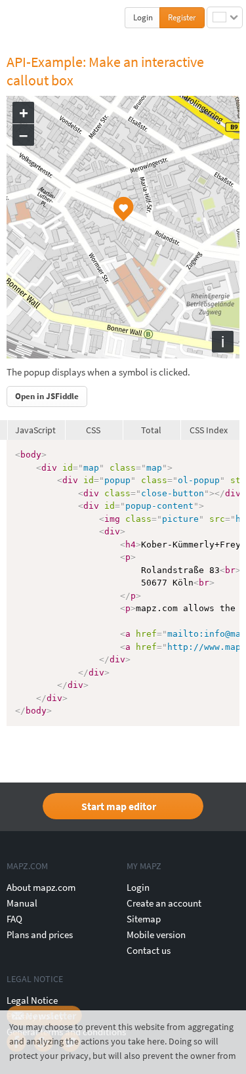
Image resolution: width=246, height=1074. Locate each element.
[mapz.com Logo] (33, 17)
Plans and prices (40, 934)
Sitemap (144, 919)
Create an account (164, 903)
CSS (93, 430)
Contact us (149, 950)
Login (143, 17)
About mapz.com (41, 887)
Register (182, 17)
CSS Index (209, 430)
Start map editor (118, 806)
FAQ (14, 919)
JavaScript (35, 430)
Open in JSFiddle (47, 396)
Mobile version (156, 934)
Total (151, 430)
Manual (22, 903)
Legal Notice (32, 1000)
